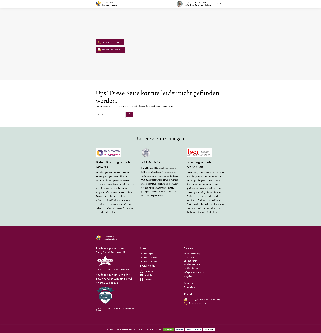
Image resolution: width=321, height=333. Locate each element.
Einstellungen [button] (208, 329)
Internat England (147, 254)
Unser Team (189, 257)
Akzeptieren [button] (168, 329)
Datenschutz (189, 287)
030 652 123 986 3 (199, 303)
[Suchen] (129, 114)
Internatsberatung (192, 254)
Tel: (190, 303)
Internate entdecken (148, 262)
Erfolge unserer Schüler (194, 272)
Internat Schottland (148, 258)
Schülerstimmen (191, 268)
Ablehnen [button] (179, 329)
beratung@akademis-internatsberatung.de (205, 300)
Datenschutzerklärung (194, 329)
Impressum (189, 283)
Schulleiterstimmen (192, 264)
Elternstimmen (190, 261)
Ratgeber (188, 276)
